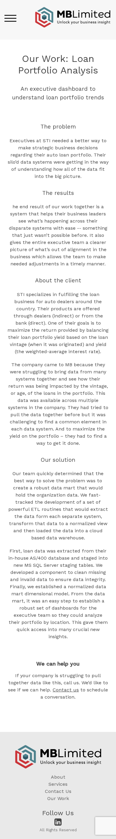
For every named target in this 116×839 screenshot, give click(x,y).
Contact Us (58, 791)
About (58, 777)
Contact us (66, 690)
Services (58, 784)
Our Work (58, 798)
